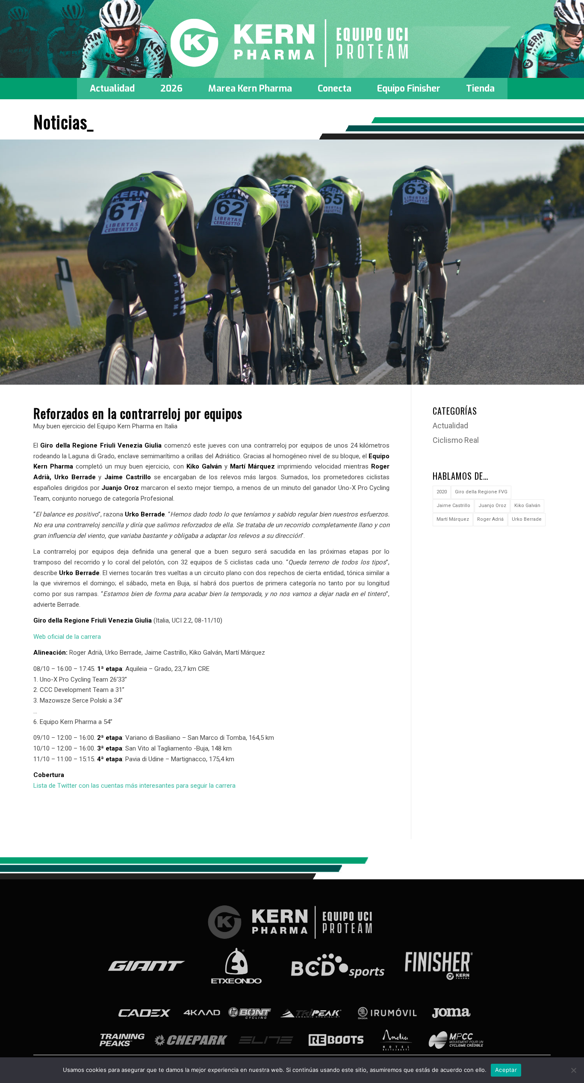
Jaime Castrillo (453, 505)
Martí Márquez (453, 519)
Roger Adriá (490, 519)
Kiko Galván (527, 505)
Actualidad (450, 425)
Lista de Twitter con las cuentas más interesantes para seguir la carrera (134, 785)
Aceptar (506, 1069)
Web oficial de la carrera (67, 637)
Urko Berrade (527, 519)
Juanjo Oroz (492, 505)
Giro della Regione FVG (481, 492)
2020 (442, 492)
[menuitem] (112, 88)
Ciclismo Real (456, 440)
